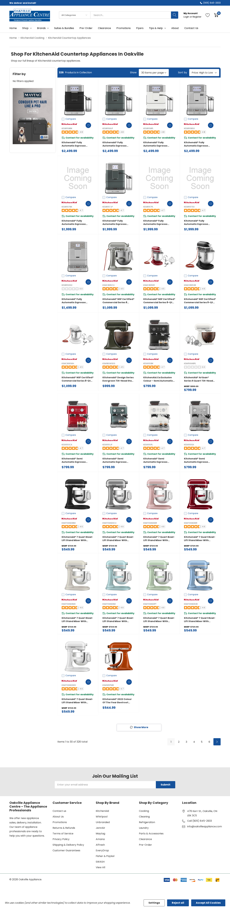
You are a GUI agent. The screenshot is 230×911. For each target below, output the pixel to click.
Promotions (60, 822)
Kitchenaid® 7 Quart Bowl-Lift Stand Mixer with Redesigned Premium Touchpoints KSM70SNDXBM (77, 538)
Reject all (178, 903)
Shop (25, 28)
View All (100, 867)
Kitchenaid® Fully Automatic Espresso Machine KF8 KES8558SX (198, 144)
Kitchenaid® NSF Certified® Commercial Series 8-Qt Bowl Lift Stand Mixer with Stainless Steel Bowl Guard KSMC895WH (78, 379)
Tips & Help (156, 28)
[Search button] (174, 15)
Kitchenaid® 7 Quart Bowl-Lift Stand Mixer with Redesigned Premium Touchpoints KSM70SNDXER (199, 538)
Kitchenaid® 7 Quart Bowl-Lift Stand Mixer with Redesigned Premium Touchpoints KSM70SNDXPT (159, 619)
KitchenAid (102, 811)
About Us (58, 816)
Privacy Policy (61, 839)
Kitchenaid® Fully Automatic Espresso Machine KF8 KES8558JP (116, 144)
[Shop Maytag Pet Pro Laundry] (33, 116)
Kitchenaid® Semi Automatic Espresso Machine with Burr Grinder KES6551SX (200, 460)
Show (133, 72)
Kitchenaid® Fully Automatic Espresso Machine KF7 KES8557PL (157, 222)
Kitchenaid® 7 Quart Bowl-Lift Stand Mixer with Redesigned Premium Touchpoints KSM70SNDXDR (159, 538)
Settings (154, 903)
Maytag (100, 833)
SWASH (100, 862)
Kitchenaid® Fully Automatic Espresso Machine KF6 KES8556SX (76, 301)
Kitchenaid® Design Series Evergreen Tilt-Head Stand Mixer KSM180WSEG (118, 379)
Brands (41, 28)
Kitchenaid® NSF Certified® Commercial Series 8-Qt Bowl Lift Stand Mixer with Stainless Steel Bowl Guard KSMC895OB (200, 301)
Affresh (100, 845)
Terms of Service (63, 833)
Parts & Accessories (151, 833)
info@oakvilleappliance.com (204, 826)
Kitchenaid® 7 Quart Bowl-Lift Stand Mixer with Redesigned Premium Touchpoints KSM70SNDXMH (77, 619)
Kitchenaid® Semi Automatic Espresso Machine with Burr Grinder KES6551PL (159, 460)
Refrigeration (147, 822)
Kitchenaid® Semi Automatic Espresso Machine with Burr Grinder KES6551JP (118, 460)
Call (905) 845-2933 (199, 821)
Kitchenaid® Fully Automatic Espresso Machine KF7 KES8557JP (116, 222)
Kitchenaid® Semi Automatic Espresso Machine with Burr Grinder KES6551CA (78, 460)
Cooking (144, 811)
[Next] (217, 741)
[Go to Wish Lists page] (208, 15)
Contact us (59, 811)
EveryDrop (102, 850)
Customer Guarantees (66, 850)
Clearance (145, 839)
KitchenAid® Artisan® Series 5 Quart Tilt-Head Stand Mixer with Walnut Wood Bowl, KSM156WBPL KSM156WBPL (199, 379)
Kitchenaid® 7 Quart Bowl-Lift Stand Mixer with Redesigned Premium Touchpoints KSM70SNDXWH (77, 701)
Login (187, 16)
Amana (100, 839)
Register (197, 16)
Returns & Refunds (64, 828)
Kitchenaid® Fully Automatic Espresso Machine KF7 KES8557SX (198, 222)
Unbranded (103, 822)
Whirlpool (101, 816)
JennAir (100, 828)
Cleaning (144, 816)
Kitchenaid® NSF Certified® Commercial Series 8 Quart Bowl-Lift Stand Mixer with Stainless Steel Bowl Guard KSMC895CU (118, 301)
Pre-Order (145, 845)
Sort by (182, 72)
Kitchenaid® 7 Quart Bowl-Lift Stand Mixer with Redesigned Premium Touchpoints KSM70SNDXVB (199, 619)
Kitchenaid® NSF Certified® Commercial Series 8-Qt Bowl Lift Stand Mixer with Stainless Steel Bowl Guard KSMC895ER (159, 301)
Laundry (144, 828)
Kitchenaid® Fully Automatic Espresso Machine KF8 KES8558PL (157, 144)
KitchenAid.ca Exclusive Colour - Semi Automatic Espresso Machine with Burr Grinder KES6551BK (158, 379)
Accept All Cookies (208, 903)
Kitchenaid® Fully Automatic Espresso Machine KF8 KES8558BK (76, 144)
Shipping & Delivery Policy (68, 845)
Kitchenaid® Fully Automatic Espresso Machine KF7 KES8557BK (76, 222)
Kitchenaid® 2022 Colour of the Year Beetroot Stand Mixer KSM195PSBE (117, 701)
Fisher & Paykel (105, 856)
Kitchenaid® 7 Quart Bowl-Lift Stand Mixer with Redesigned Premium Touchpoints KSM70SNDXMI (118, 619)
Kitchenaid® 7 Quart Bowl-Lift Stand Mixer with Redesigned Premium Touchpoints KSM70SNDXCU (118, 538)
